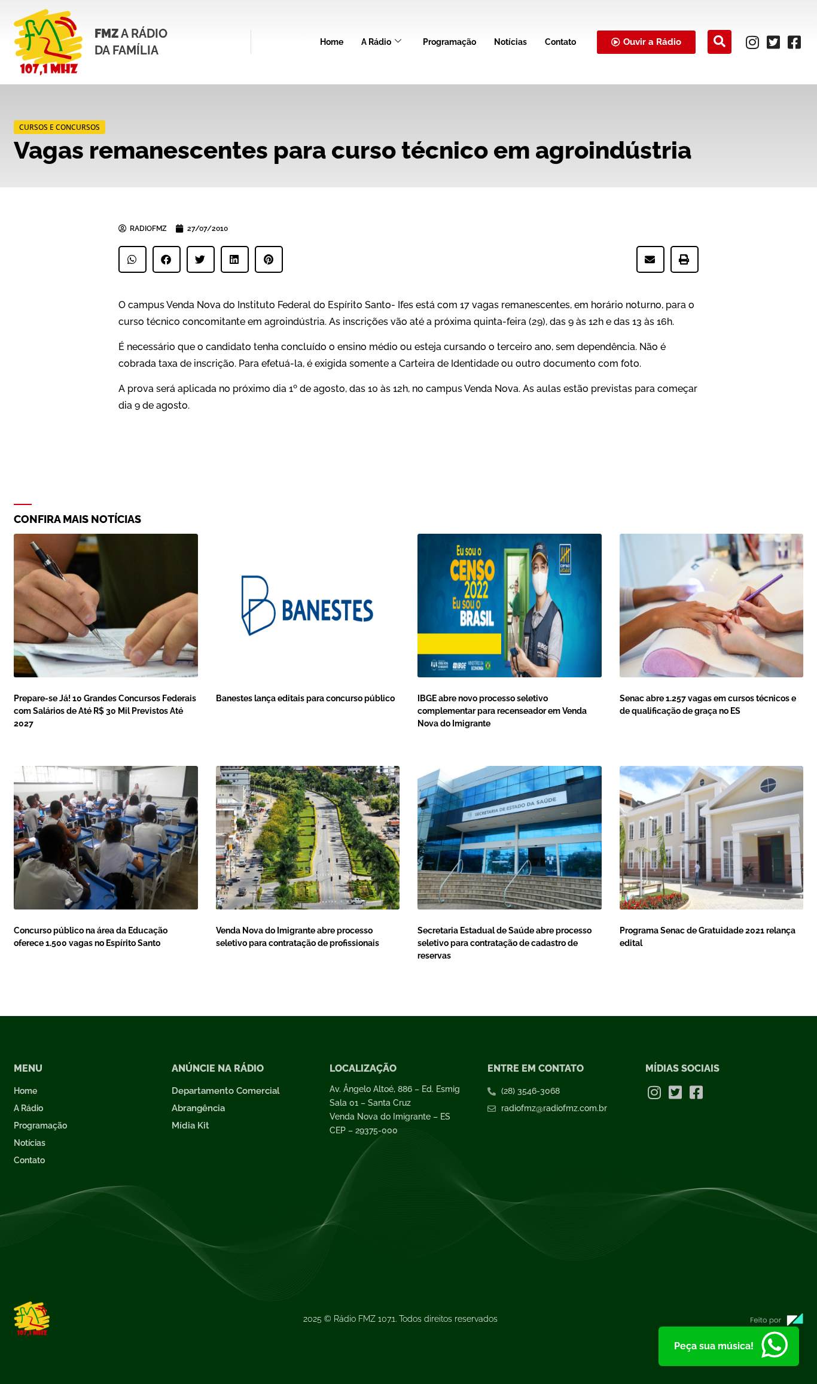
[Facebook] (794, 42)
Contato (560, 42)
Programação (449, 42)
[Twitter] (773, 42)
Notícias (510, 42)
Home (331, 42)
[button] (719, 42)
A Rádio (376, 42)
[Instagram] (752, 42)
